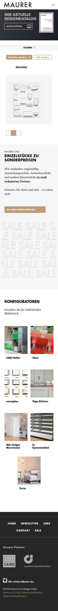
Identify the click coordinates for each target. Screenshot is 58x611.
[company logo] (18, 4)
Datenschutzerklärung (31, 592)
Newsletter (30, 523)
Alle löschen (43, 57)
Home (12, 523)
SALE (38, 530)
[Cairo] (9, 561)
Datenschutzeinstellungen (14, 596)
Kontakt (23, 530)
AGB (17, 592)
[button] (51, 4)
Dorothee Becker (17, 57)
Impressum (7, 592)
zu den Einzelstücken (21, 209)
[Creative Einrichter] (37, 561)
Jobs (46, 523)
